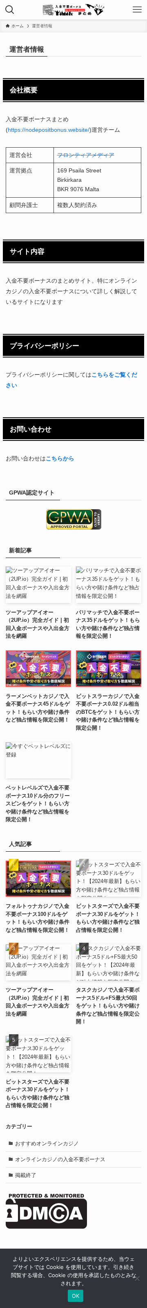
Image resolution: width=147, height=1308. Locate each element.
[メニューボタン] (137, 10)
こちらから (60, 458)
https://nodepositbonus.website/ (48, 129)
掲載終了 (25, 1175)
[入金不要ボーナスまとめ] (73, 10)
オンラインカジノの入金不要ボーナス (60, 1159)
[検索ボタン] (10, 10)
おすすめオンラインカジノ (47, 1143)
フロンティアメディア (85, 155)
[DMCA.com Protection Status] (46, 1227)
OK (76, 1296)
